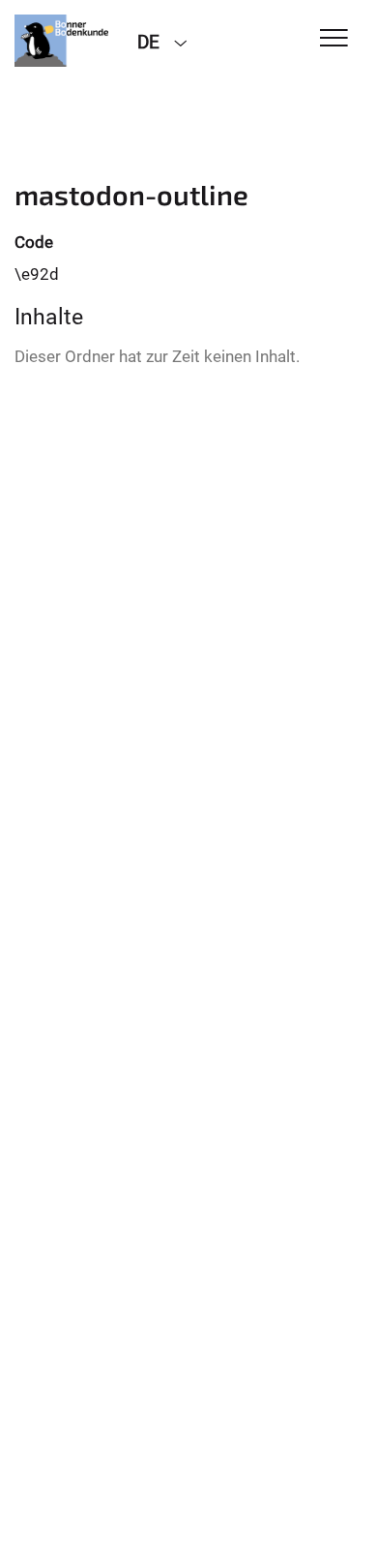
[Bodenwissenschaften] (61, 41)
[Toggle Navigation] (334, 39)
